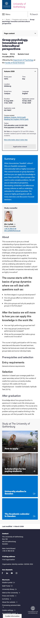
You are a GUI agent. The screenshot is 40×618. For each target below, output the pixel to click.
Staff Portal (7, 586)
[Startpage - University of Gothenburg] (33, 610)
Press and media (8, 596)
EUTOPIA (5, 599)
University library (9, 589)
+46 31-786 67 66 (10, 229)
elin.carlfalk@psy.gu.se (12, 231)
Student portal (8, 582)
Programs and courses (19, 19)
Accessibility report (9, 613)
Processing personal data (11, 605)
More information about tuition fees (16, 140)
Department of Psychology (23, 60)
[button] (14, 14)
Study (8, 19)
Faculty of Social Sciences (15, 62)
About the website (9, 602)
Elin (9, 224)
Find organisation (8, 559)
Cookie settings (8, 610)
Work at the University (10, 592)
